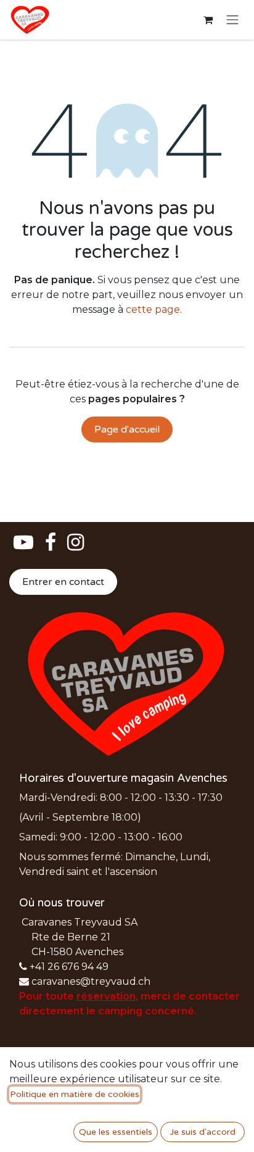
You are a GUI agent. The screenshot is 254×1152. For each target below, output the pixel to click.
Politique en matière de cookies (74, 1094)
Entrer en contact (63, 582)
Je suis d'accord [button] (203, 1132)
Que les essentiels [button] (115, 1132)
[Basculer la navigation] (232, 20)
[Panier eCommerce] (207, 19)
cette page (153, 309)
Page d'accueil (127, 429)
